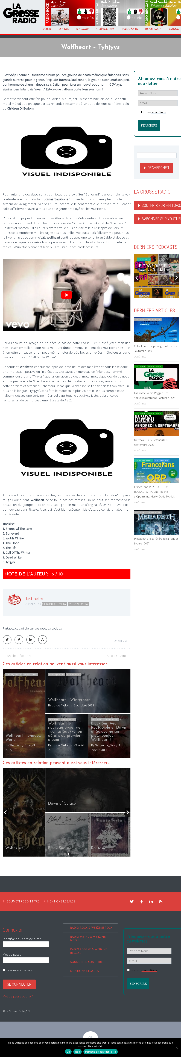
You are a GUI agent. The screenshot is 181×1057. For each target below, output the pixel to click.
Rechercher (158, 168)
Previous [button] (5, 812)
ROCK (46, 29)
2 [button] (68, 854)
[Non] (176, 1047)
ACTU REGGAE (140, 366)
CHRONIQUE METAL (54, 604)
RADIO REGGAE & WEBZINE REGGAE (88, 951)
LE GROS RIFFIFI (144, 259)
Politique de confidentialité (100, 1051)
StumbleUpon (42, 639)
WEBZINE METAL (78, 604)
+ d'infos (88, 17)
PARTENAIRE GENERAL (143, 460)
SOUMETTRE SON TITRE (23, 901)
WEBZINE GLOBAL (161, 460)
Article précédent (19, 655)
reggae (147, 13)
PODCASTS (130, 29)
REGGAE (82, 29)
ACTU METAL (54, 719)
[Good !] (79, 11)
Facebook (18, 639)
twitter (132, 901)
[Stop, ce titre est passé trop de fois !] (85, 11)
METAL (63, 29)
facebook (141, 901)
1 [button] (65, 854)
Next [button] (127, 812)
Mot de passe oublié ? (18, 996)
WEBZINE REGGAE (154, 366)
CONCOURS (105, 29)
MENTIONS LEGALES (61, 901)
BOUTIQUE (153, 29)
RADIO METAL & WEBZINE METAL (88, 939)
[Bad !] (91, 11)
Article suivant (116, 655)
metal (97, 13)
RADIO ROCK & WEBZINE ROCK (91, 928)
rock (47, 13)
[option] (66, 713)
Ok (68, 1051)
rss (161, 901)
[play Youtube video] (66, 295)
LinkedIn (30, 639)
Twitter (7, 639)
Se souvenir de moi (18, 970)
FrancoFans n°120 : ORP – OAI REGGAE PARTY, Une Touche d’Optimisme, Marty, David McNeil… (155, 491)
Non (77, 1051)
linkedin (151, 901)
